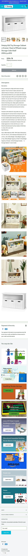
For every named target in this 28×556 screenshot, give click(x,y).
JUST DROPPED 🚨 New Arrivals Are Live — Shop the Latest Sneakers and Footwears (14, 2)
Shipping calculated (11, 60)
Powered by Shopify (5, 550)
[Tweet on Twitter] (23, 76)
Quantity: (3, 65)
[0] (25, 6)
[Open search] (22, 6)
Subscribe (6, 532)
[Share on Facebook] (17, 76)
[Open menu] (2, 6)
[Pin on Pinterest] (20, 76)
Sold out (14, 70)
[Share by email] (26, 76)
